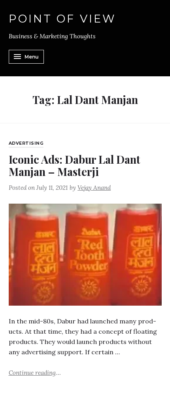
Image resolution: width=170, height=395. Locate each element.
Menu (32, 57)
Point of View (63, 19)
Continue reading (35, 372)
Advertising (26, 143)
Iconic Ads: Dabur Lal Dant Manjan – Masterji (74, 165)
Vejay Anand (94, 187)
